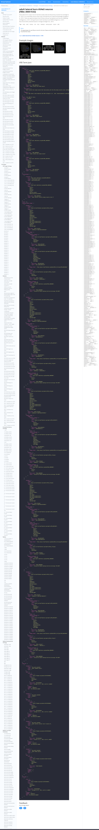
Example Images (86, 6)
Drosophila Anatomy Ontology (46, 5)
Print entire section (89, 4)
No (24, 808)
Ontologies (35, 5)
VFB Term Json (86, 7)
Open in (31, 35)
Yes (20, 808)
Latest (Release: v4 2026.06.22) (25, 5)
